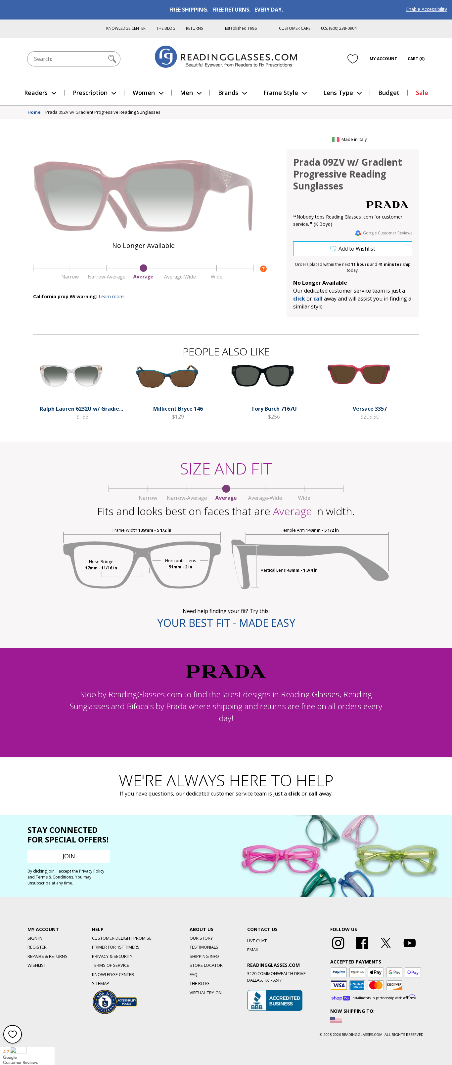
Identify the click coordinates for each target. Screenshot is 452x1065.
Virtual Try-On (206, 993)
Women (144, 93)
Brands (228, 93)
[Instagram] (338, 949)
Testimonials (204, 947)
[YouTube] (410, 949)
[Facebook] (362, 949)
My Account (383, 58)
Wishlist (36, 965)
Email (253, 950)
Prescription (90, 93)
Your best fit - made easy (226, 623)
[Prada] (387, 204)
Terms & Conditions (54, 877)
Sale (422, 93)
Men (186, 93)
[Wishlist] (352, 58)
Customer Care (294, 28)
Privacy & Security (112, 956)
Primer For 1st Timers (116, 947)
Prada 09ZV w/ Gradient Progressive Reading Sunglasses (102, 112)
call (318, 298)
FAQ (194, 974)
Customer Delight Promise (122, 938)
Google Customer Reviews (387, 233)
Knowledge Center (126, 28)
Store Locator (206, 965)
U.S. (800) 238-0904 (339, 28)
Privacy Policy (91, 871)
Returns (194, 28)
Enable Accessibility (426, 9)
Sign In (34, 938)
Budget (388, 93)
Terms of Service (110, 965)
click (294, 793)
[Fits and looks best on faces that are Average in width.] (143, 278)
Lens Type (338, 93)
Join (69, 856)
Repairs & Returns (47, 956)
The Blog (165, 28)
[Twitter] (386, 949)
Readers (36, 93)
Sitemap (100, 983)
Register (37, 947)
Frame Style (280, 93)
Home (34, 112)
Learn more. (112, 296)
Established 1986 (241, 28)
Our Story (201, 938)
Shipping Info (204, 956)
